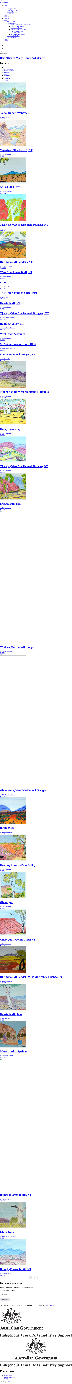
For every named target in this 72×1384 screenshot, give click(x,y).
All (4, 67)
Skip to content (4, 2)
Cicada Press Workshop (17, 26)
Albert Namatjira (11, 37)
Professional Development (18, 34)
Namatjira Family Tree (13, 36)
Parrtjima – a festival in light (18, 29)
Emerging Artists (11, 8)
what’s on (6, 16)
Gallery (6, 7)
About (5, 20)
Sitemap (6, 1378)
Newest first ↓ (7, 78)
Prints (5, 74)
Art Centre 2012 (15, 32)
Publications (10, 13)
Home (5, 5)
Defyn (8, 1381)
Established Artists (12, 10)
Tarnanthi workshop (16, 28)
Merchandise (10, 12)
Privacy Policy (8, 1375)
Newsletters (7, 18)
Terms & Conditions (9, 1377)
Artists (5, 15)
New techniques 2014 (17, 31)
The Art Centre (11, 21)
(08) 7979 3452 (49, 1305)
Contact (6, 40)
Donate (6, 39)
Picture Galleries (11, 23)
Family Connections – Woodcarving (21, 24)
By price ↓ (6, 80)
